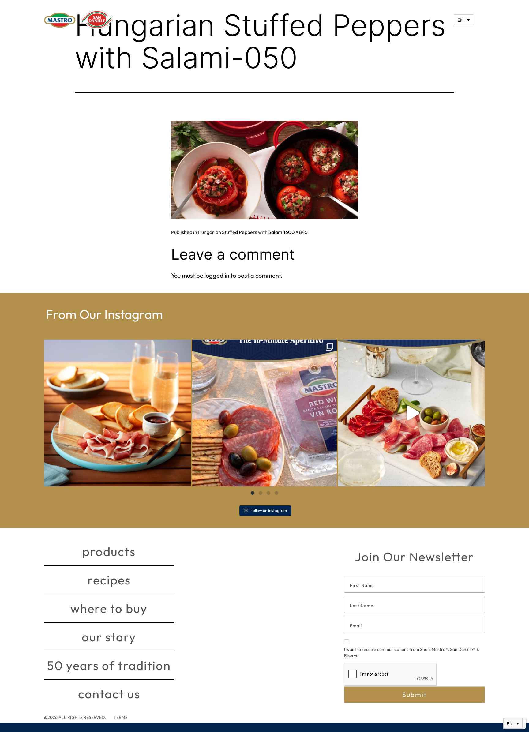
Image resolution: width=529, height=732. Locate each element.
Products (109, 551)
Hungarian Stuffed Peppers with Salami (240, 232)
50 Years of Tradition (109, 665)
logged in (216, 275)
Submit (414, 694)
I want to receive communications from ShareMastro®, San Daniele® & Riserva (411, 652)
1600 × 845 (295, 232)
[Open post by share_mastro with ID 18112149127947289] (117, 413)
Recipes (109, 579)
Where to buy (109, 608)
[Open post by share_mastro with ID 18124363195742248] (411, 413)
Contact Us (109, 693)
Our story (109, 636)
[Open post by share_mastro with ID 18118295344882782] (264, 413)
